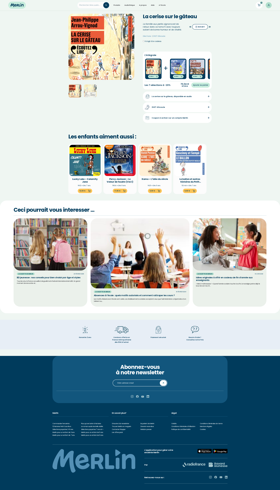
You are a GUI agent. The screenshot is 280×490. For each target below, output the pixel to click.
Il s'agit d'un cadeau (152, 41)
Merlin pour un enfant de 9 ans (92, 435)
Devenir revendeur (147, 426)
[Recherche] (106, 5)
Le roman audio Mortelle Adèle (92, 426)
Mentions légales (206, 426)
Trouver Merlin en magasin (121, 426)
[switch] (200, 26)
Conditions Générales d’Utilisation (183, 426)
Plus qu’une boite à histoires (91, 423)
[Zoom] (131, 77)
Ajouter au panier (200, 85)
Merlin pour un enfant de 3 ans (63, 432)
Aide (152, 5)
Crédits (174, 423)
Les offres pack (117, 432)
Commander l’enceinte (61, 423)
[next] (210, 27)
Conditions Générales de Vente (211, 423)
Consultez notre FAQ (195, 340)
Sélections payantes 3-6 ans (62, 429)
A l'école (162, 5)
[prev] (190, 27)
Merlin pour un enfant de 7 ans (63, 435)
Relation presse (146, 429)
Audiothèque (129, 5)
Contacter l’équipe (118, 429)
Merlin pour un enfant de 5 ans (92, 432)
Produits (117, 5)
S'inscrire (163, 383)
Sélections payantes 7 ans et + (92, 429)
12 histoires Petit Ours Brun (61, 426)
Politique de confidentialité (181, 429)
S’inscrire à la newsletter (120, 423)
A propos (143, 5)
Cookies (203, 429)
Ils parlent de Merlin (147, 423)
